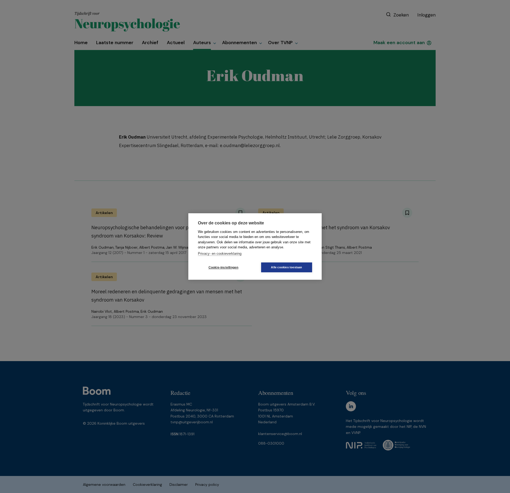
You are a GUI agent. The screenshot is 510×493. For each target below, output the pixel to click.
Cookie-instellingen (224, 267)
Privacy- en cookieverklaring (219, 254)
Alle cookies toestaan (286, 267)
